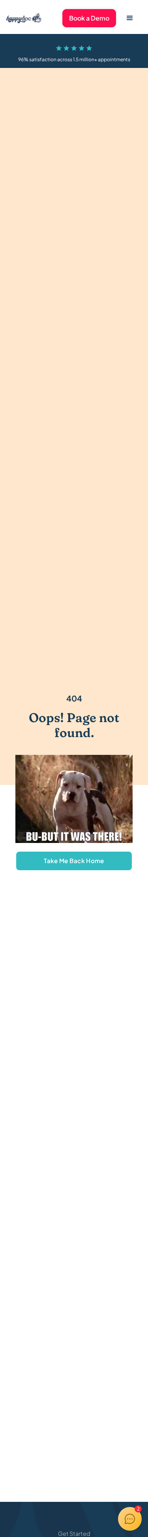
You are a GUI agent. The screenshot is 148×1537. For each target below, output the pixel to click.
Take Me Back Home (74, 860)
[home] (23, 18)
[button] (130, 18)
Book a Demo (89, 18)
